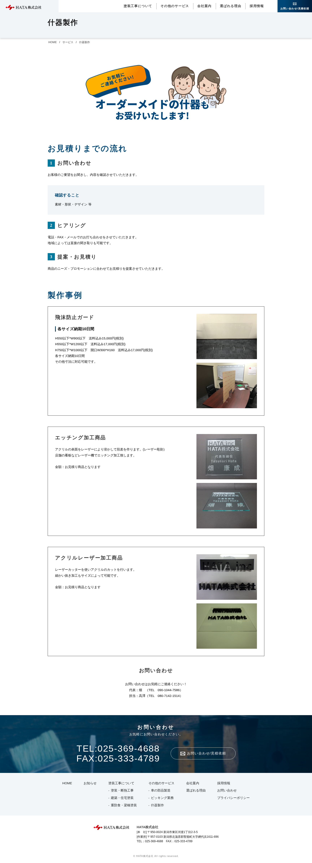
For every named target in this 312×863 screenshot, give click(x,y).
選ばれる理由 (230, 6)
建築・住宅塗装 (122, 798)
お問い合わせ (227, 790)
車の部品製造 (160, 790)
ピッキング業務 (162, 798)
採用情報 (257, 6)
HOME (52, 42)
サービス (67, 42)
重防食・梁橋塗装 (124, 805)
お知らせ (90, 783)
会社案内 (204, 6)
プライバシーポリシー (233, 798)
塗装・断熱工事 (122, 790)
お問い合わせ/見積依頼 (294, 8)
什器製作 (84, 42)
